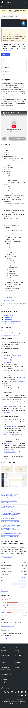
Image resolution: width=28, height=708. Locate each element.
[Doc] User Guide (8, 315)
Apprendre (4, 660)
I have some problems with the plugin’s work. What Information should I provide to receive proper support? (11, 535)
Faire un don (19, 665)
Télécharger (5, 54)
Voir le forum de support (7, 626)
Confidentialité (5, 655)
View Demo (4, 109)
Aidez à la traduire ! (14, 11)
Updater (6, 419)
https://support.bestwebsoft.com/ (10, 335)
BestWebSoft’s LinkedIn (10, 426)
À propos (3, 647)
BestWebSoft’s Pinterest (10, 443)
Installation (6, 67)
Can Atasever (21, 381)
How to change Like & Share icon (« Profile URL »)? (9, 501)
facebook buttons (16, 583)
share (25, 583)
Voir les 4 (24, 577)
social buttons (23, 586)
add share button (22, 581)
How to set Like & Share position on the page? (7, 507)
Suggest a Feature (11, 308)
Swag (17, 667)
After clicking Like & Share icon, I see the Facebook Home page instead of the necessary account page (11, 513)
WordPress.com (6, 674)
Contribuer (17, 660)
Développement (7, 71)
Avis (4, 63)
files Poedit (7, 412)
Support (5, 75)
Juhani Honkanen (8, 362)
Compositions (18, 655)
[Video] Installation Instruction (12, 321)
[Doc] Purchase (8, 319)
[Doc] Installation (8, 317)
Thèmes (17, 650)
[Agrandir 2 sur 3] (24, 466)
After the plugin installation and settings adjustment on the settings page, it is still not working (10, 495)
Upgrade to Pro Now (9, 300)
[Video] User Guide (9, 323)
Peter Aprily (23, 370)
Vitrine (16, 647)
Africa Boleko (21, 377)
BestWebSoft (11, 406)
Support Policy (13, 297)
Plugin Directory (5, 6)
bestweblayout (7, 50)
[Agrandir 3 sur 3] (24, 474)
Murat (19, 364)
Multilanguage (16, 195)
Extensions (18, 653)
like (21, 583)
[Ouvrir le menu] (25, 2)
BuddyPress (5, 682)
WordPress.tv (5, 669)
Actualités (4, 650)
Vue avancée (4, 591)
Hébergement (5, 653)
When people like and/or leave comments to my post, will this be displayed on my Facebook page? (10, 520)
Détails (5, 60)
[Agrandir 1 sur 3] (11, 466)
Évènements (18, 662)
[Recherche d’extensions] (16, 16)
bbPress (4, 679)
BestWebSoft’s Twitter (10, 452)
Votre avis (4, 615)
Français (7, 688)
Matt (3, 677)
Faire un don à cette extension (9, 639)
